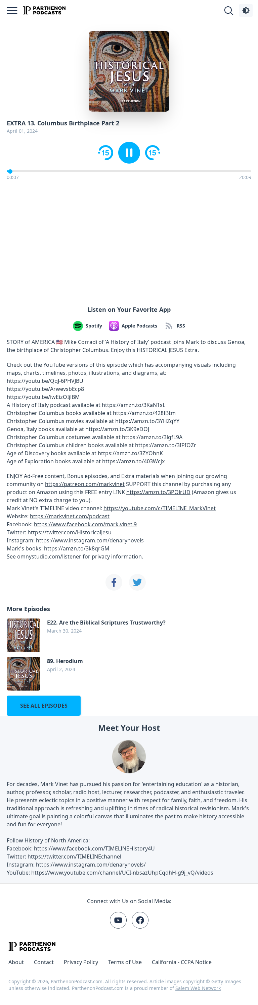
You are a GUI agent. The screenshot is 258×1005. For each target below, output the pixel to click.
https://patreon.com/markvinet (85, 484)
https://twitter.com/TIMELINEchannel (74, 856)
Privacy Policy (81, 962)
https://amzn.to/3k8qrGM (77, 548)
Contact (44, 962)
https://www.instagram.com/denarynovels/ (91, 864)
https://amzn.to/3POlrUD (158, 492)
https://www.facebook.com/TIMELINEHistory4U (94, 848)
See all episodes (44, 705)
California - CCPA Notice (182, 962)
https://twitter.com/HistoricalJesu (70, 532)
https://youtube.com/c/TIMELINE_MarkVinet (159, 508)
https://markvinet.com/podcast (70, 516)
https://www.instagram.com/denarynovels (90, 540)
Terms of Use (125, 962)
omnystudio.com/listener (49, 556)
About (16, 962)
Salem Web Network (198, 988)
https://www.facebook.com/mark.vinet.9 (85, 524)
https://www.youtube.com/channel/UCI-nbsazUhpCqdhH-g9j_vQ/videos (122, 872)
